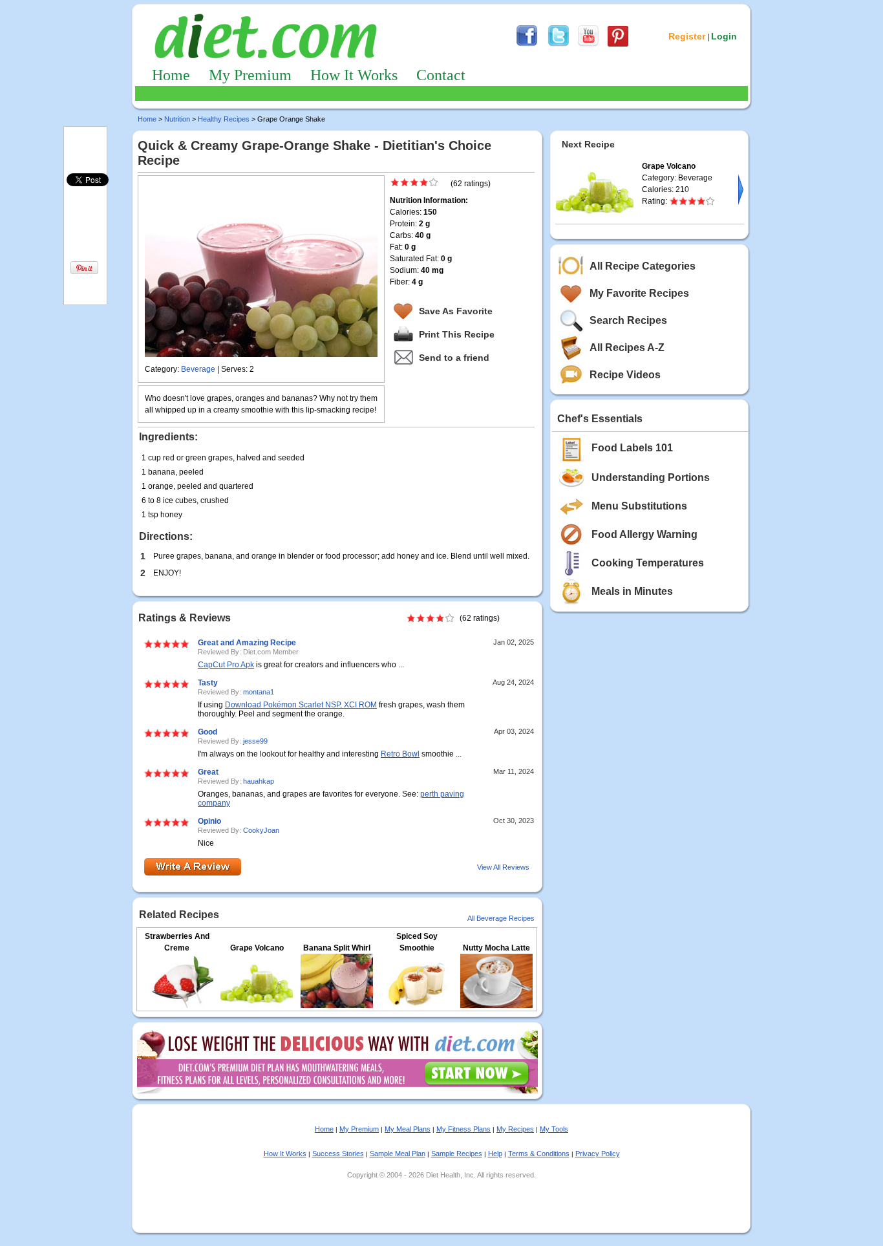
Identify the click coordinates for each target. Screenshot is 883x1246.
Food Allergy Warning (644, 534)
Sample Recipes (456, 1153)
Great (208, 772)
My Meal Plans (408, 1129)
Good (207, 731)
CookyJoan (261, 830)
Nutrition (177, 119)
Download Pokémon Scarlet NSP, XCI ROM (301, 704)
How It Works (354, 75)
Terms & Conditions (538, 1153)
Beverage (198, 369)
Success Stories (338, 1153)
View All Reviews (503, 867)
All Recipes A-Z (627, 347)
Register (686, 36)
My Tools (554, 1129)
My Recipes (515, 1129)
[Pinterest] (618, 44)
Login (724, 36)
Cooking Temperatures (647, 562)
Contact (440, 75)
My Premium (250, 75)
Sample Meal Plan (397, 1153)
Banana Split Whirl (336, 947)
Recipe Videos (625, 374)
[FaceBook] (527, 44)
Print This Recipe (457, 334)
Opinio (209, 821)
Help (495, 1153)
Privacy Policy (597, 1153)
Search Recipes (628, 320)
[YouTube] (588, 44)
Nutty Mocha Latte (496, 947)
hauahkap (258, 781)
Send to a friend (454, 357)
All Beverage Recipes (501, 918)
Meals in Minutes (632, 591)
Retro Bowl (400, 753)
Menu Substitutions (639, 505)
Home (171, 75)
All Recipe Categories (643, 266)
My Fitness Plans (463, 1129)
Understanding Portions (650, 477)
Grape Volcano (257, 947)
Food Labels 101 (632, 447)
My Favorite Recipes (639, 293)
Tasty (208, 682)
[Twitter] (558, 44)
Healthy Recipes (224, 119)
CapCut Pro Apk (226, 664)
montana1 (258, 692)
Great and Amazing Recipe (247, 642)
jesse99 (255, 741)
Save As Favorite (456, 311)
